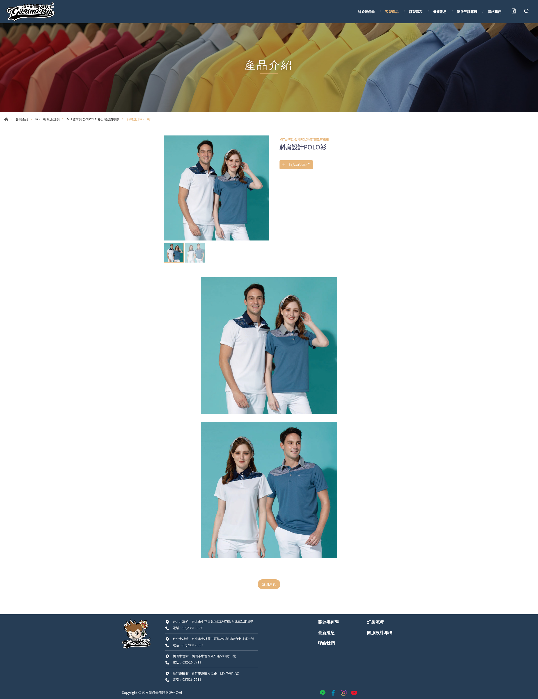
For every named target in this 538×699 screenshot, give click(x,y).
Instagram (343, 693)
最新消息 (440, 11)
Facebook (333, 693)
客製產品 (392, 11)
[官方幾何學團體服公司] (30, 11)
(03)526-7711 (191, 662)
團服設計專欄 (467, 11)
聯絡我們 (494, 11)
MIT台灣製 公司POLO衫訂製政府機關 (93, 119)
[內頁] (216, 187)
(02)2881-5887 (192, 645)
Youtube (354, 693)
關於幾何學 (366, 11)
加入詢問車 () (299, 164)
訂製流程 (416, 11)
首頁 (6, 119)
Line (322, 693)
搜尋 (526, 12)
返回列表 (269, 584)
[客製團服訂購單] (514, 12)
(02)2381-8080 (192, 628)
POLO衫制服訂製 (47, 119)
